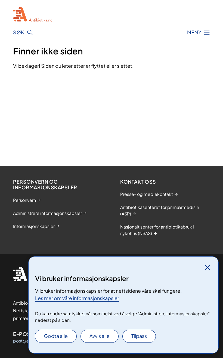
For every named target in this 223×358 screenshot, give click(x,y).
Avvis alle (99, 336)
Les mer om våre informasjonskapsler (77, 298)
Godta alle (56, 336)
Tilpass (139, 336)
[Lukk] (207, 267)
